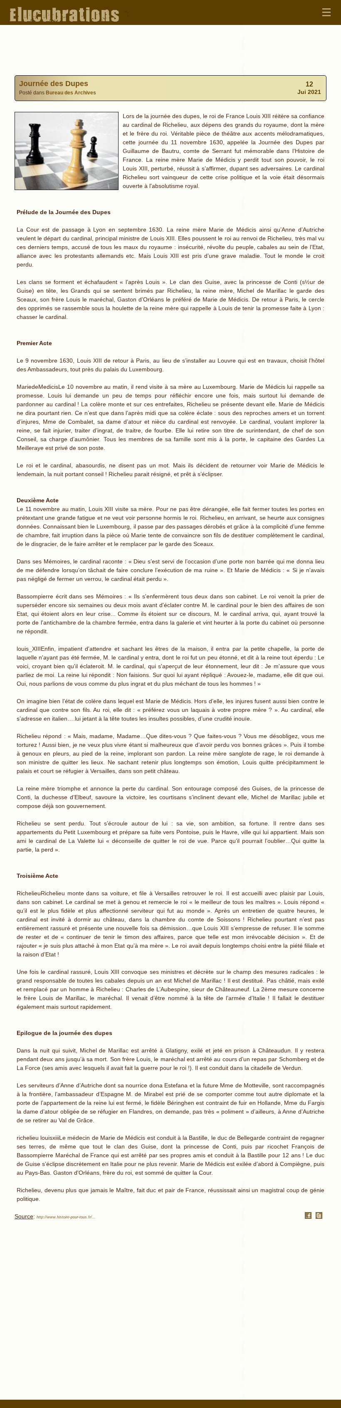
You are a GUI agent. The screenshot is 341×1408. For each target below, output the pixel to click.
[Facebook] (308, 1216)
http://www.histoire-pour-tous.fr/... (66, 1217)
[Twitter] (319, 1216)
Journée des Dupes (53, 83)
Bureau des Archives (71, 92)
